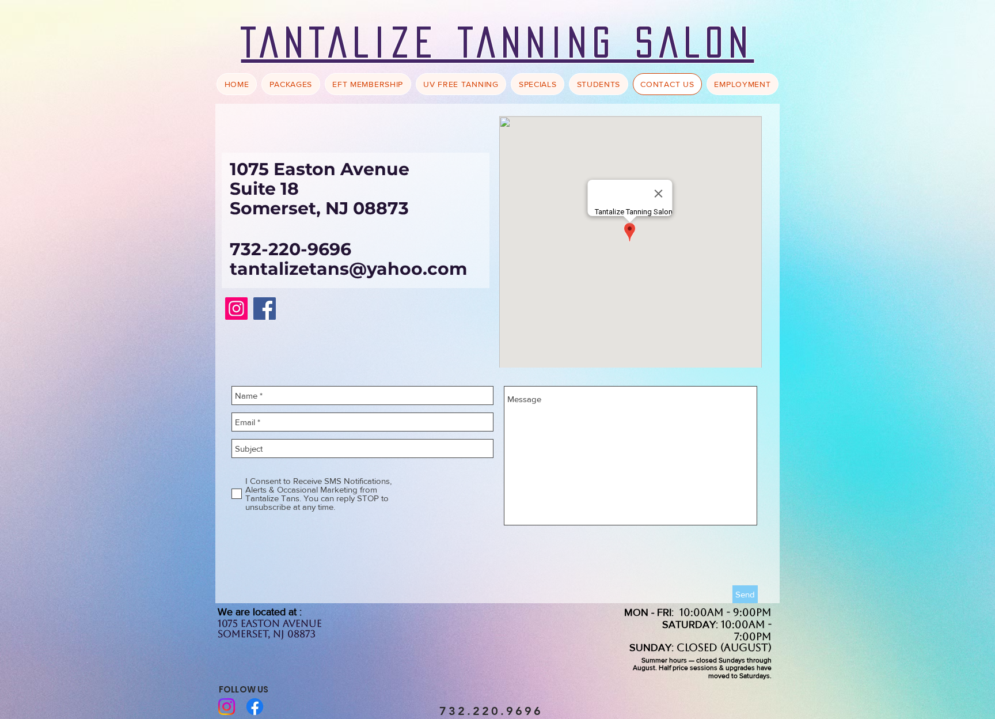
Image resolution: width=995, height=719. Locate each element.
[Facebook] (264, 308)
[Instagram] (236, 308)
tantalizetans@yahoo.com (348, 268)
